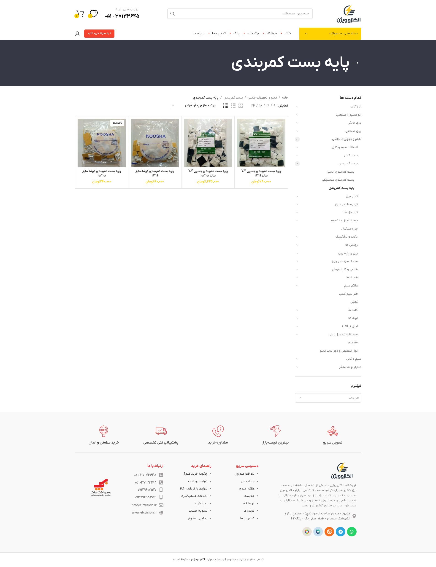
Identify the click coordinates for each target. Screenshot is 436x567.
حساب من (248, 481)
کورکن (354, 302)
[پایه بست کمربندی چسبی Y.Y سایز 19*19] (261, 143)
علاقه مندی (247, 489)
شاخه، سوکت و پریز (345, 261)
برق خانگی (354, 123)
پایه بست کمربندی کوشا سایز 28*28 (101, 173)
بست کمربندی (348, 163)
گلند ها (353, 310)
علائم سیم (351, 286)
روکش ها (351, 245)
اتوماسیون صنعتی (348, 115)
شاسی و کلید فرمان (345, 269)
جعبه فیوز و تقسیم (344, 220)
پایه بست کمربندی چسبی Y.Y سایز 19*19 (261, 173)
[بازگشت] (355, 63)
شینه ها (352, 277)
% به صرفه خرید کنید (99, 33)
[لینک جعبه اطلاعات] (332, 435)
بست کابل (351, 155)
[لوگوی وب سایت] (348, 13)
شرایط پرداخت (197, 481)
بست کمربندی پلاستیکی (338, 180)
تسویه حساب (198, 511)
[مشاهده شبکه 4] (225, 106)
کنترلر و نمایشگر (350, 367)
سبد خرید (200, 503)
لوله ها (353, 318)
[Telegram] (340, 532)
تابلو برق (352, 196)
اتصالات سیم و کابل (345, 147)
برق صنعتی (353, 131)
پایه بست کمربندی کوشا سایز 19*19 (154, 173)
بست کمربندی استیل (340, 172)
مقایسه (249, 496)
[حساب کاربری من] (77, 33)
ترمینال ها (351, 212)
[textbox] (328, 397)
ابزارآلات (356, 106)
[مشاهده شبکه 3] (233, 106)
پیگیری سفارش (197, 518)
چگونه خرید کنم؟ (195, 474)
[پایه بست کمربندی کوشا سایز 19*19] (155, 143)
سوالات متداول (245, 474)
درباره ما (249, 511)
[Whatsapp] (352, 532)
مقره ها (353, 342)
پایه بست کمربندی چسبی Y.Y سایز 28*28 (208, 173)
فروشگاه (249, 503)
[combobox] (328, 398)
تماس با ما (247, 518)
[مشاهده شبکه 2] (240, 106)
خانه (285, 98)
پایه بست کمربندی (341, 188)
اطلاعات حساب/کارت (194, 496)
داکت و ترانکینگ (347, 237)
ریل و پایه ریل (348, 253)
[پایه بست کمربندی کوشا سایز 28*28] (102, 143)
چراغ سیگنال (349, 229)
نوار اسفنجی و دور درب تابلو (339, 351)
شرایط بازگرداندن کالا (193, 489)
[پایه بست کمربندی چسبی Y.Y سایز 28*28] (208, 143)
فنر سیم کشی (348, 294)
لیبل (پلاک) (350, 326)
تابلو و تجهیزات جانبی (346, 139)
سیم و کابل (353, 359)
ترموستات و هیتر (346, 204)
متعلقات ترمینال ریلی (343, 334)
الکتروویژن (198, 559)
